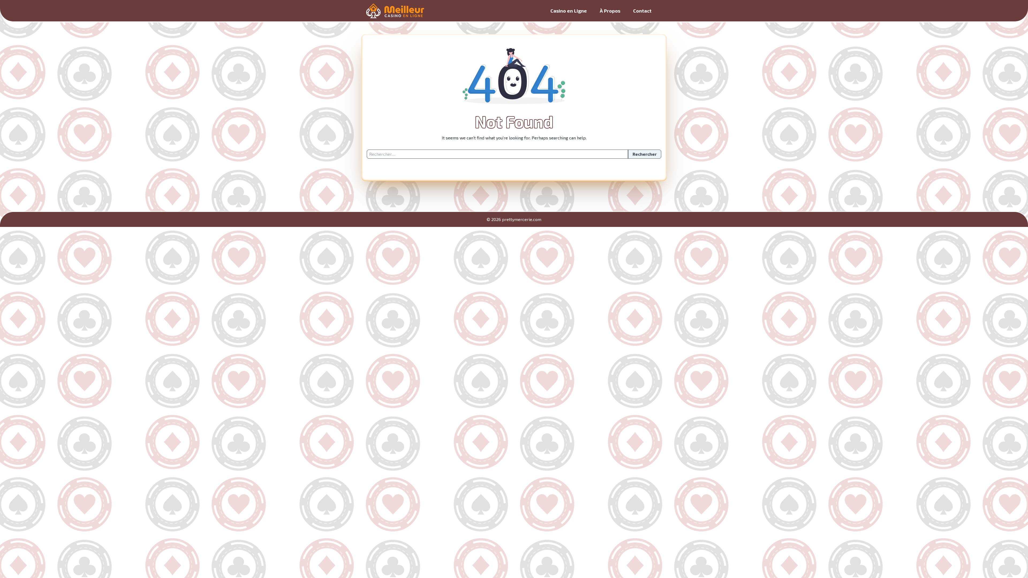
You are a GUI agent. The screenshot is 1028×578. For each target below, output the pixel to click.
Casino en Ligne (568, 11)
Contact (642, 11)
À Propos (610, 11)
